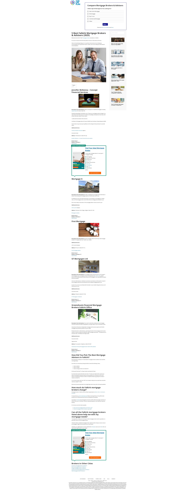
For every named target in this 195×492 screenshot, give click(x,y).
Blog (89, 480)
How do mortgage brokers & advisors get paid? (83, 409)
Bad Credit (88, 163)
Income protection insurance (77, 130)
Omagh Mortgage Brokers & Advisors (79, 468)
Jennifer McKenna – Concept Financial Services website (82, 138)
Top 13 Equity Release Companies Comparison (116, 92)
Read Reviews (74, 143)
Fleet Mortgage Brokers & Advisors (78, 470)
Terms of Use (105, 480)
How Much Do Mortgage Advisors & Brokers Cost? (117, 56)
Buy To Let (91, 16)
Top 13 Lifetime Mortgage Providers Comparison (117, 105)
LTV (89, 166)
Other (90, 21)
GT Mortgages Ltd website (77, 296)
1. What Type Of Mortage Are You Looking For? (99, 8)
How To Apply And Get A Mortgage (116, 68)
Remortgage (92, 14)
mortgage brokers (86, 37)
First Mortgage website (76, 250)
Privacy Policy (99, 480)
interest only (97, 275)
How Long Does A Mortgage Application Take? (117, 80)
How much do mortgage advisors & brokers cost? (83, 407)
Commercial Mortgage (94, 18)
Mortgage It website (75, 212)
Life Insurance (74, 207)
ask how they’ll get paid (83, 396)
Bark (102, 426)
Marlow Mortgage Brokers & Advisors (79, 467)
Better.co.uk (103, 27)
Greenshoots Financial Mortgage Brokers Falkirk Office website (84, 346)
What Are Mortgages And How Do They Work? (117, 44)
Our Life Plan (75, 2)
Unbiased (107, 27)
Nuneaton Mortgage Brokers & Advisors (79, 465)
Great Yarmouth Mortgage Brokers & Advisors (80, 469)
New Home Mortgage (94, 11)
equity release (74, 110)
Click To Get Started (94, 173)
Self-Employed (89, 165)
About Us (95, 480)
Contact (92, 480)
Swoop (112, 27)
